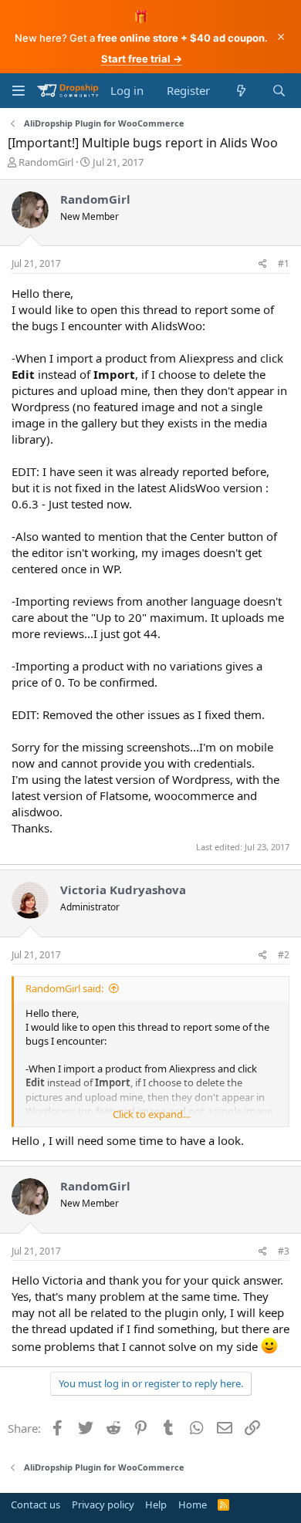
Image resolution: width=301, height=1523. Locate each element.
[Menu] (18, 90)
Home (192, 1504)
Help (156, 1504)
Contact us (35, 1504)
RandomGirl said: (64, 988)
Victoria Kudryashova (123, 889)
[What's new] (240, 90)
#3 (283, 1251)
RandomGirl (46, 162)
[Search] (279, 90)
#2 (283, 954)
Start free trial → (141, 58)
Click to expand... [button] (151, 1114)
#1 (283, 263)
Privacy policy (103, 1504)
